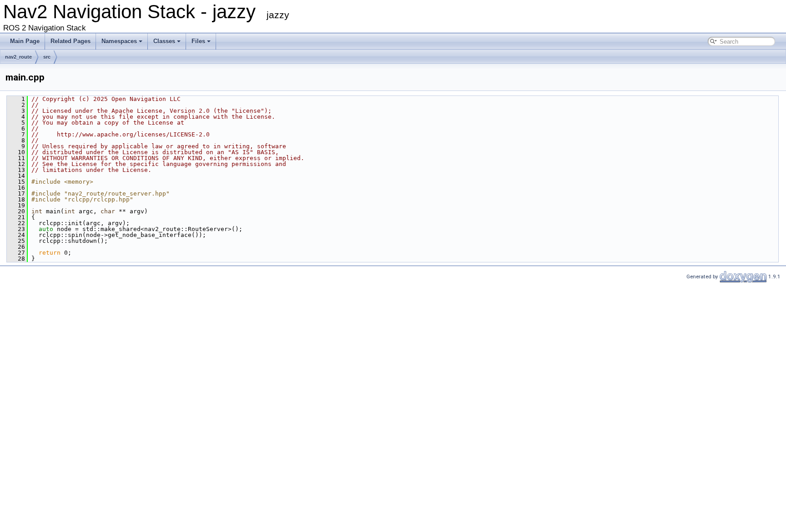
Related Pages (70, 41)
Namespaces (119, 41)
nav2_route (18, 57)
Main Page (25, 41)
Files (198, 41)
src (46, 57)
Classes (164, 41)
